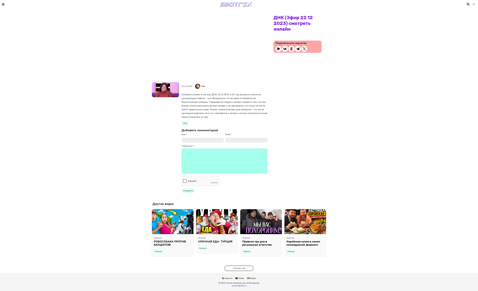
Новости (228, 278)
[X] (304, 49)
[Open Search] (468, 4)
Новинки (158, 251)
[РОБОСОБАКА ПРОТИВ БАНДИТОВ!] (173, 221)
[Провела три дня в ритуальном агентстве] (261, 221)
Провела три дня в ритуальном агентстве (257, 243)
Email (228, 134)
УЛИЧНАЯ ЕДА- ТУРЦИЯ (215, 241)
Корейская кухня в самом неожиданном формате (303, 243)
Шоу (185, 123)
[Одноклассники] (291, 49)
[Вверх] (470, 284)
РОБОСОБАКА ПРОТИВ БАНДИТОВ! (170, 243)
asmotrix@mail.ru (239, 285)
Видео (252, 278)
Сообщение (187, 146)
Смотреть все (239, 268)
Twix (203, 86)
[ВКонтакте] (285, 49)
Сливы (241, 278)
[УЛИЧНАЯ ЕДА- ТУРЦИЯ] (217, 221)
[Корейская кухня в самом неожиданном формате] (305, 221)
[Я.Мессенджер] (278, 49)
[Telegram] (298, 49)
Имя (184, 134)
